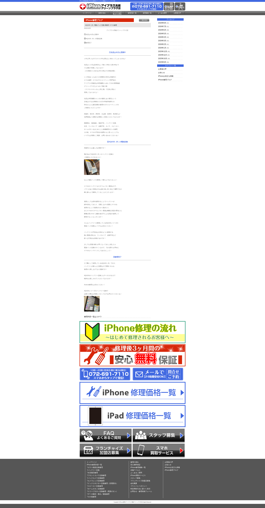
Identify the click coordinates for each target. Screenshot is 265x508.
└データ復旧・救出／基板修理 (98, 494)
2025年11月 (162, 55)
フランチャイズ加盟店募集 (140, 481)
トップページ (87, 13)
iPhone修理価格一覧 (138, 467)
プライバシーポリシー (138, 486)
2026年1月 (162, 48)
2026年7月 (162, 26)
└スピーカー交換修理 (95, 486)
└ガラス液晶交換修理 (95, 467)
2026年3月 (162, 40)
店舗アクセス (135, 470)
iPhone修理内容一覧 (94, 465)
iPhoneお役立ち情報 (165, 76)
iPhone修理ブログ (165, 80)
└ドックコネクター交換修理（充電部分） (102, 483)
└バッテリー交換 (93, 470)
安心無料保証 (135, 465)
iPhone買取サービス (138, 475)
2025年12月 (162, 51)
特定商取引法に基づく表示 (140, 489)
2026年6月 (162, 30)
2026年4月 (162, 37)
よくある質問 (162, 13)
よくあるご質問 (136, 473)
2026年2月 (162, 44)
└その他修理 (91, 497)
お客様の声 (177, 13)
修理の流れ (102, 13)
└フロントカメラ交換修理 (96, 475)
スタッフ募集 (135, 478)
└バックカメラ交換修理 (95, 478)
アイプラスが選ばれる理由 (117, 13)
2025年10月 (162, 58)
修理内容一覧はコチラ (93, 317)
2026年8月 (162, 23)
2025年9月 (162, 62)
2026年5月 (162, 33)
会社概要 (133, 483)
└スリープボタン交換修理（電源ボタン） (102, 491)
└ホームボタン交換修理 (95, 489)
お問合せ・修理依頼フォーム (141, 491)
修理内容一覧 (132, 13)
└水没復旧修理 (92, 473)
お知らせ (161, 72)
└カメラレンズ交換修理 (95, 481)
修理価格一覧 (147, 13)
